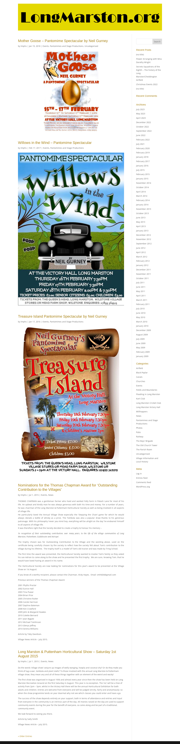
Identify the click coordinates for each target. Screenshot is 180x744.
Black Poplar (142, 372)
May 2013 (140, 222)
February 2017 (143, 161)
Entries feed (142, 478)
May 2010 (140, 317)
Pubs (138, 432)
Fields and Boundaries (146, 390)
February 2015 (143, 174)
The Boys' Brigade (144, 441)
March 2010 (141, 321)
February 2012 (143, 261)
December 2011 (143, 269)
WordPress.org (143, 486)
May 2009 (140, 347)
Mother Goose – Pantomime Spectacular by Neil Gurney (63, 41)
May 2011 (140, 291)
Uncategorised (91, 46)
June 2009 (140, 343)
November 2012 (143, 239)
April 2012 (141, 252)
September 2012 (144, 243)
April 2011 (141, 295)
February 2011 (143, 304)
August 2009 (142, 334)
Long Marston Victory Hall (148, 407)
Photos (139, 428)
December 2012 (143, 235)
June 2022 (140, 135)
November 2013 (143, 209)
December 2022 (143, 122)
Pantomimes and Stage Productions (66, 46)
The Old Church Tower (146, 445)
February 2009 (143, 352)
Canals (139, 377)
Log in (139, 473)
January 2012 (142, 265)
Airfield (139, 368)
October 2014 (142, 187)
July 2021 (140, 144)
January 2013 (142, 230)
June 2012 (140, 248)
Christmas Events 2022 (147, 84)
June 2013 (140, 217)
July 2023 (140, 109)
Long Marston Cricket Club (148, 403)
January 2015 (142, 178)
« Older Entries (25, 736)
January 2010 (142, 326)
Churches (140, 381)
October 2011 (142, 278)
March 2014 (141, 196)
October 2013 (142, 213)
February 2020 (143, 148)
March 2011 (141, 300)
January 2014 (142, 204)
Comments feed (143, 482)
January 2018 (142, 157)
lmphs (24, 46)
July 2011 (140, 282)
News (50, 495)
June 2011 (140, 287)
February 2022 (143, 139)
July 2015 (140, 170)
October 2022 (142, 126)
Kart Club (140, 398)
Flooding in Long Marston (148, 394)
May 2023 (140, 113)
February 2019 (143, 152)
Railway (139, 436)
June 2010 (140, 313)
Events (46, 46)
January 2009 (142, 356)
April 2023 (141, 118)
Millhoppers (142, 411)
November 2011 (143, 274)
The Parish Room (144, 449)
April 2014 (141, 191)
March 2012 (141, 256)
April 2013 (141, 226)
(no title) (140, 54)
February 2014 (143, 200)
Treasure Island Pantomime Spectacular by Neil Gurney (62, 316)
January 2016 (142, 165)
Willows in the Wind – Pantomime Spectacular (55, 143)
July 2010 (140, 308)
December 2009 (143, 330)
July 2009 (140, 339)
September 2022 (144, 131)
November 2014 (143, 183)
